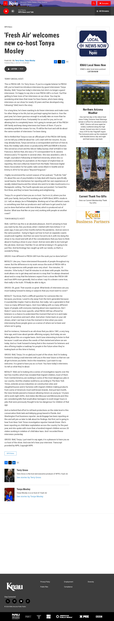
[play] (6, 11)
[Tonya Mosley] (9, 494)
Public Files (44, 587)
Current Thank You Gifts (92, 196)
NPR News (8, 27)
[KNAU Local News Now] (92, 43)
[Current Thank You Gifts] (92, 169)
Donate (105, 3)
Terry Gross (19, 60)
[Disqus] (57, 544)
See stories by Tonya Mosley (30, 496)
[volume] (13, 11)
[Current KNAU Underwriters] (92, 217)
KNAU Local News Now (93, 65)
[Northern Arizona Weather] (92, 92)
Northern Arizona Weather (93, 111)
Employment (68, 582)
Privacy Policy (45, 582)
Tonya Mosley (30, 60)
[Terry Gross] (9, 475)
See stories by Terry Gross (29, 477)
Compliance (68, 587)
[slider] (16, 11)
